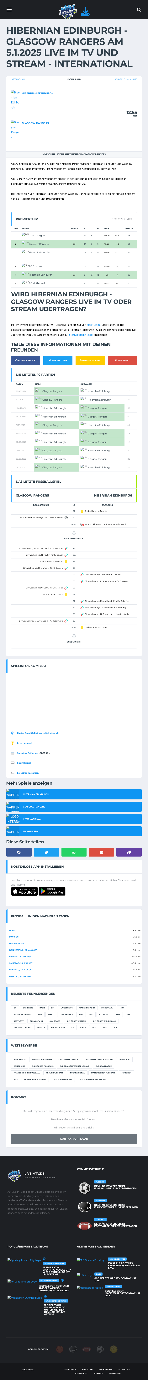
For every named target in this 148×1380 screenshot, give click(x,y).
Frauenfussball (54, 1073)
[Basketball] (60, 1349)
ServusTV (19, 1021)
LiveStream (67, 1008)
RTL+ (118, 1014)
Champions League (68, 1059)
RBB (81, 1014)
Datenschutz (80, 1373)
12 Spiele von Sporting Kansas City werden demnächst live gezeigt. (57, 1271)
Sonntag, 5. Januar (27, 753)
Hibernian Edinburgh (38, 93)
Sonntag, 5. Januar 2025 (126, 79)
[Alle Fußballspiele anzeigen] (84, 1188)
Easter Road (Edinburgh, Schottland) (38, 733)
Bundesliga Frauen (42, 1059)
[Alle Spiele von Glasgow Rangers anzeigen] (15, 129)
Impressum (115, 1373)
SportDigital (94, 325)
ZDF (115, 1028)
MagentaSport (87, 1008)
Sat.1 (128, 1014)
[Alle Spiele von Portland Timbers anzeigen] (22, 1281)
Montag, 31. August (20, 976)
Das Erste (28, 1008)
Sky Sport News (22, 1028)
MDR (122, 1008)
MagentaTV (107, 1008)
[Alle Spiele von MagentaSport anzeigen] (90, 1287)
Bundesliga (20, 1059)
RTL (91, 1014)
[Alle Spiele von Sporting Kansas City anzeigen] (24, 1260)
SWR (94, 1028)
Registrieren (105, 1369)
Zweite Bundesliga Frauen (92, 1079)
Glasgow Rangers (35, 123)
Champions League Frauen (99, 1059)
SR (72, 1028)
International (18, 79)
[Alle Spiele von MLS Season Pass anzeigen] (91, 1260)
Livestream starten (28, 773)
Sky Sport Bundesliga (104, 1021)
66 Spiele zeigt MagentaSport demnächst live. (122, 1293)
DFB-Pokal (124, 1059)
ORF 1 (51, 1014)
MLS (16, 1079)
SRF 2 (83, 1028)
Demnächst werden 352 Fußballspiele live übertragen (115, 1187)
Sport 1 (41, 1028)
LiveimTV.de (27, 1370)
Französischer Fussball (27, 1073)
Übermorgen (16, 943)
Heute (12, 930)
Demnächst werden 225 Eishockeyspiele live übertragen (116, 1206)
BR (15, 1008)
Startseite (70, 1369)
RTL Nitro (104, 1014)
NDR (40, 1014)
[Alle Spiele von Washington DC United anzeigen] (25, 1297)
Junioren (126, 1073)
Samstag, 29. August (20, 963)
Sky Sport (55, 1021)
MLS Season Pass (22, 1014)
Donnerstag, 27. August (23, 950)
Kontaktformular (74, 1138)
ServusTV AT (36, 1021)
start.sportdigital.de (81, 335)
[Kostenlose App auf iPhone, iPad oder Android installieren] (85, 14)
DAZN (42, 1008)
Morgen (13, 937)
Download (124, 1369)
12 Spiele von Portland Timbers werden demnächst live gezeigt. (54, 1288)
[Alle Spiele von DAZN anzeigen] (84, 1274)
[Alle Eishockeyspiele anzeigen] (84, 1207)
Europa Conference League (74, 1066)
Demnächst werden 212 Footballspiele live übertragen (115, 1225)
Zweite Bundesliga (62, 1079)
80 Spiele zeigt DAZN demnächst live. (115, 1279)
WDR (105, 1028)
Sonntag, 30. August (21, 969)
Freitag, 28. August (20, 956)
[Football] (87, 1349)
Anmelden (87, 1369)
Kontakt (98, 1373)
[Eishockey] (73, 1349)
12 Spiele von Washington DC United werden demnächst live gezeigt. (54, 1310)
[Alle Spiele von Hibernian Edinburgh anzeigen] (15, 100)
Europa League (104, 1066)
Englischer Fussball (42, 1066)
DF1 (52, 1008)
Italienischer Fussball (103, 1073)
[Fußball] (100, 1349)
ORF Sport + (66, 1014)
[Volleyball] (114, 1349)
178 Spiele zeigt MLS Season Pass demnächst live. (124, 1265)
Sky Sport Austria (76, 1021)
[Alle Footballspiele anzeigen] (84, 1225)
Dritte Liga (19, 1066)
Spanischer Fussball (35, 1079)
